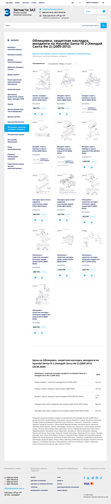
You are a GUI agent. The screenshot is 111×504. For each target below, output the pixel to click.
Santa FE (35, 71)
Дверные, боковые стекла (16, 68)
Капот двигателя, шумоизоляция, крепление (15, 82)
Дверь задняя (13, 74)
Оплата (17, 2)
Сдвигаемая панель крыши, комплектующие (16, 166)
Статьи (34, 2)
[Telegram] (92, 478)
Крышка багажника (16, 122)
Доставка (9, 2)
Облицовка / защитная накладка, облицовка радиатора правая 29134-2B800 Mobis (41, 314)
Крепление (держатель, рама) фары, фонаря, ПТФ (16, 96)
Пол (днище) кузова (16, 134)
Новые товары (62, 490)
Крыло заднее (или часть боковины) (15, 110)
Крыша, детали (14, 117)
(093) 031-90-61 (12, 482)
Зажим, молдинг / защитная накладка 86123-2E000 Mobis (40, 98)
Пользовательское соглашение (68, 487)
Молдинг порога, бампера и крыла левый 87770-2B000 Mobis (64, 150)
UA (73, 3)
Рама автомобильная (14, 148)
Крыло (10, 104)
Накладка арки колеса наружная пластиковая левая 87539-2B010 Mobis (41, 203)
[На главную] (7, 12)
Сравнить (101, 18)
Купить (43, 108)
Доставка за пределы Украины (42, 484)
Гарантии (34, 487)
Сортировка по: (38, 63)
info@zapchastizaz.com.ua (52, 9)
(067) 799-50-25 (59, 12)
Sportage (84, 230)
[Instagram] (97, 478)
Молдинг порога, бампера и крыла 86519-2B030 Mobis (89, 98)
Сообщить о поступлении (92, 108)
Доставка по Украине (38, 480)
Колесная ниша (14, 89)
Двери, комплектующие (15, 61)
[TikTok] (101, 478)
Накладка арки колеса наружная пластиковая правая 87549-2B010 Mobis (66, 203)
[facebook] (84, 478)
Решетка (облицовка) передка (13, 156)
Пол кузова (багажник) (12, 141)
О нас (59, 477)
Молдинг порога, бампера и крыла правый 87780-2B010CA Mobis (91, 150)
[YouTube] (88, 478)
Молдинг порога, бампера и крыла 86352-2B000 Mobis (64, 98)
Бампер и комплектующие (15, 48)
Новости (42, 2)
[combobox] (61, 63)
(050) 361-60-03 (47, 12)
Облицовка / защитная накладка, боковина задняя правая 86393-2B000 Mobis (40, 259)
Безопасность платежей (39, 490)
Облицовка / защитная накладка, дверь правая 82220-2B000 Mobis (65, 258)
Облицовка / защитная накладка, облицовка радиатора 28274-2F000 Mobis (91, 258)
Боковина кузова (15, 54)
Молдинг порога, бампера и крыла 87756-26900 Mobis (39, 149)
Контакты (25, 2)
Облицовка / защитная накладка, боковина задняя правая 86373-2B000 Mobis (90, 204)
